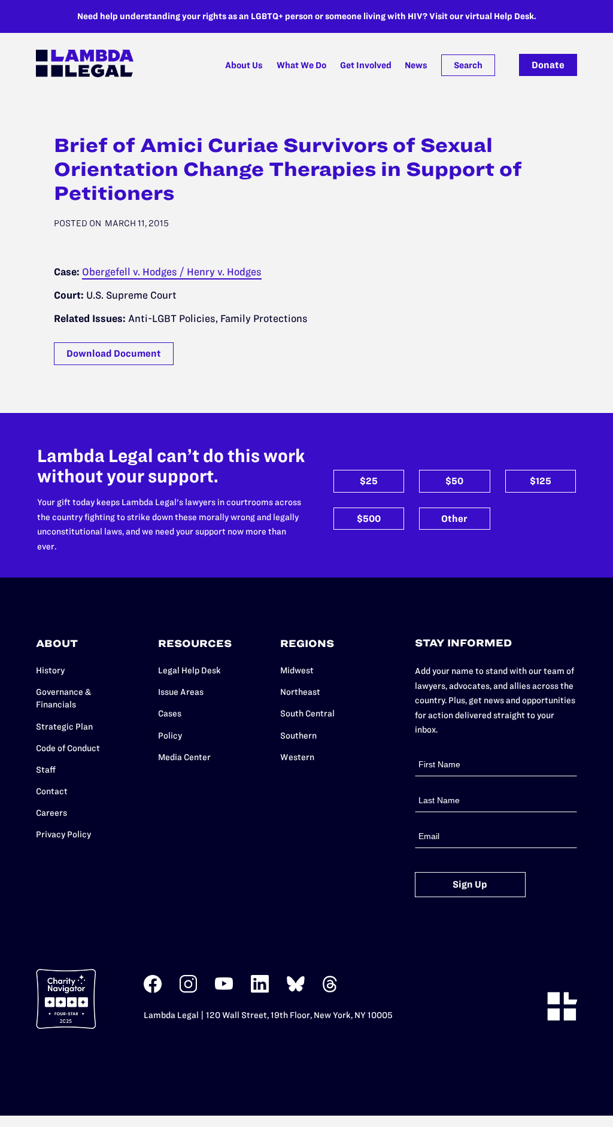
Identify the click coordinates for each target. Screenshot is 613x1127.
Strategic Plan (64, 726)
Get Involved (366, 65)
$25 (369, 481)
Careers (51, 813)
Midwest (297, 670)
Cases (169, 713)
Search (468, 65)
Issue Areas (181, 692)
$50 (454, 481)
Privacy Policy (63, 834)
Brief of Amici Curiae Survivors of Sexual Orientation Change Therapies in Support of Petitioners (288, 169)
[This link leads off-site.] (153, 990)
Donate (548, 65)
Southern (298, 735)
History (50, 670)
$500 (369, 519)
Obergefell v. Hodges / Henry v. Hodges (172, 271)
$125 (540, 481)
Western (297, 757)
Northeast (300, 692)
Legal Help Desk (189, 670)
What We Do (301, 65)
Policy (170, 735)
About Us (244, 65)
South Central (307, 713)
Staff (46, 769)
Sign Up (470, 884)
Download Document (113, 353)
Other (454, 519)
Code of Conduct (68, 748)
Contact (52, 791)
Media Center (184, 757)
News (416, 65)
